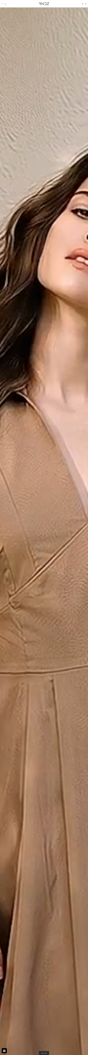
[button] (2, 3)
